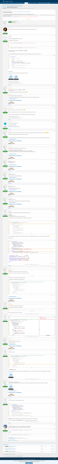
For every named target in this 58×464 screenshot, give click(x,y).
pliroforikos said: (11, 269)
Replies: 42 (8, 10)
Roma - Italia (16, 21)
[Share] (54, 10)
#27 (54, 145)
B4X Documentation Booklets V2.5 (12, 437)
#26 (54, 131)
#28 (54, 160)
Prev (3, 26)
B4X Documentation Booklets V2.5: (12, 438)
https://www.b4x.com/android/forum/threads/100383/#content (21, 11)
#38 (54, 380)
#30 (54, 185)
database (21, 8)
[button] (7, 3)
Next (8, 26)
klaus (5, 429)
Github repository (32, 8)
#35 (54, 315)
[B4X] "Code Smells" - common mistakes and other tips (14, 126)
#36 (54, 338)
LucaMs (4, 8)
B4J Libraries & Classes (12, 449)
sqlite (23, 8)
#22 (54, 35)
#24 (54, 106)
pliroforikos (5, 214)
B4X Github (15, 4)
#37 (54, 350)
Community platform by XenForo (29, 459)
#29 (54, 172)
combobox (18, 8)
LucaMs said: (10, 108)
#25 (54, 121)
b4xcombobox (12, 8)
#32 (54, 210)
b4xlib (15, 8)
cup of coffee (30, 264)
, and (13, 440)
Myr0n (5, 39)
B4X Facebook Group (11, 4)
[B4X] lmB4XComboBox (12, 446)
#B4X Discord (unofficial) (5, 4)
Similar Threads (27, 8)
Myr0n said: (10, 88)
